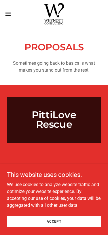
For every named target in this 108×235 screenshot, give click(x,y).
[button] (10, 14)
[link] (53, 13)
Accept (54, 221)
